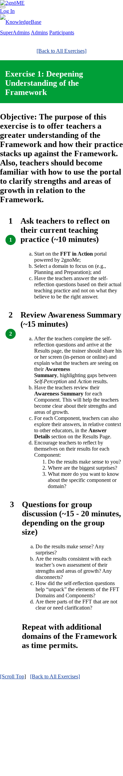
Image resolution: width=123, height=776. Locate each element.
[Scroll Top (12, 676)
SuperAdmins (15, 32)
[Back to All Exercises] (61, 51)
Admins (39, 32)
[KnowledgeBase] (20, 22)
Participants (61, 32)
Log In (7, 11)
